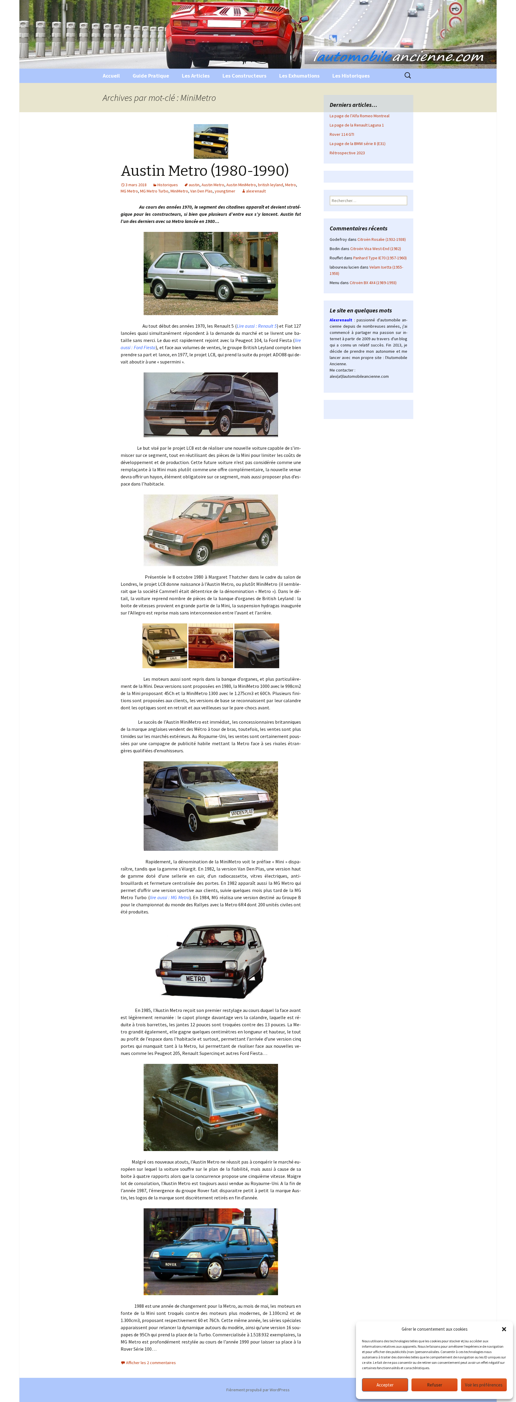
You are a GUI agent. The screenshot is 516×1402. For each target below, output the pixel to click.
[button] (504, 1329)
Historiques (167, 184)
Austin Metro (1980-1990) (205, 171)
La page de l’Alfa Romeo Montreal (359, 115)
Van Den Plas (201, 191)
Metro (290, 184)
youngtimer (225, 191)
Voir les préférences (484, 1385)
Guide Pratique (151, 75)
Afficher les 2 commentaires (151, 1362)
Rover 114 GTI (342, 134)
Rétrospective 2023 (347, 152)
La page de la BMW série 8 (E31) (358, 143)
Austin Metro (213, 184)
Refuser (434, 1385)
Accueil (111, 75)
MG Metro (129, 191)
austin (194, 184)
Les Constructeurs (244, 75)
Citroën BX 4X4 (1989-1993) (373, 282)
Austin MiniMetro (241, 184)
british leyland (270, 184)
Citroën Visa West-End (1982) (375, 248)
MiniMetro (179, 191)
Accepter (385, 1385)
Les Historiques (351, 75)
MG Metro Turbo (154, 191)
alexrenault (256, 191)
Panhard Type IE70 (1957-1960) (380, 258)
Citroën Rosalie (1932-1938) (381, 239)
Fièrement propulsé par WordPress (258, 1389)
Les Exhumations (299, 75)
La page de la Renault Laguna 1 (357, 125)
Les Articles (196, 75)
